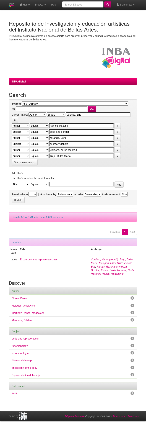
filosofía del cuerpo (22, 360)
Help (53, 4)
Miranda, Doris (125, 270)
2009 (14, 393)
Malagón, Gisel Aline (110, 263)
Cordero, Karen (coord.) (104, 259)
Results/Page (20, 194)
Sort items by (48, 194)
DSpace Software (75, 416)
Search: (16, 103)
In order (78, 194)
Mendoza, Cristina (22, 320)
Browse (39, 4)
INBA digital (19, 81)
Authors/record (111, 194)
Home (26, 4)
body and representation (25, 338)
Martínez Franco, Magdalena (107, 273)
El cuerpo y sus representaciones (39, 259)
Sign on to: (126, 4)
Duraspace (119, 416)
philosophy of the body (24, 367)
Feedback (133, 416)
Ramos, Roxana (106, 266)
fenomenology (20, 346)
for (13, 109)
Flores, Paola (108, 270)
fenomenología (20, 353)
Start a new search (24, 162)
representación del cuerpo (26, 375)
